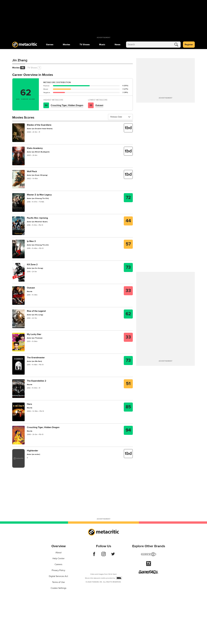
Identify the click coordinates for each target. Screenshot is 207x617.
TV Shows (85, 44)
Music (102, 44)
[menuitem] (50, 45)
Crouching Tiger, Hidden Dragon (67, 105)
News (117, 44)
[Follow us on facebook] (94, 555)
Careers (58, 564)
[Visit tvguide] (148, 565)
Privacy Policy (58, 570)
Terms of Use (58, 582)
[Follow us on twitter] (113, 555)
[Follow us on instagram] (103, 555)
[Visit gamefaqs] (148, 573)
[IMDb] (119, 578)
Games (49, 44)
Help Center (58, 558)
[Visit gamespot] (148, 556)
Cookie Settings (58, 588)
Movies (66, 44)
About (58, 552)
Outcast (99, 105)
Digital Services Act (58, 576)
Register (189, 44)
